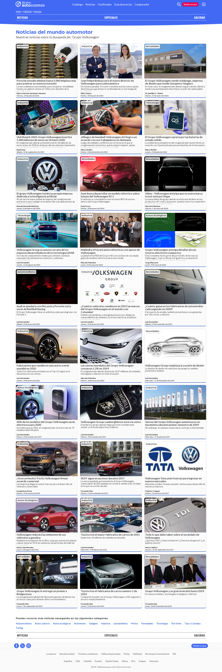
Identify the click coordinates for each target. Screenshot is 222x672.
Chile (78, 661)
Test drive (176, 623)
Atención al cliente (67, 654)
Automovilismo (26, 272)
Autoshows (80, 623)
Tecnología (152, 102)
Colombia (87, 661)
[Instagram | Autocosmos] (28, 645)
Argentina (68, 661)
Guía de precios (123, 4)
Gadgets (93, 623)
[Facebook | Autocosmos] (16, 645)
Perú (133, 661)
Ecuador (98, 661)
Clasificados (105, 4)
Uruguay (142, 661)
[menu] (203, 4)
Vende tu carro (190, 4)
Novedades (152, 46)
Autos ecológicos (156, 215)
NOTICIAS (22, 17)
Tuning (19, 627)
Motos (134, 623)
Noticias (90, 4)
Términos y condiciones (88, 654)
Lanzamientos (120, 623)
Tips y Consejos (192, 623)
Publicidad (137, 654)
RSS (174, 654)
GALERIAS (199, 17)
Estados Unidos (112, 661)
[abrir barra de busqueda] (179, 4)
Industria (22, 46)
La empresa (51, 654)
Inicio (18, 11)
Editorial (27, 11)
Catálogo (77, 4)
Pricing (126, 654)
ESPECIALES (111, 17)
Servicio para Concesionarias (157, 654)
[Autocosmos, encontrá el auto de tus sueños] (30, 4)
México (125, 661)
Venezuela (153, 661)
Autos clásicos (42, 623)
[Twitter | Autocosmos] (22, 645)
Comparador (142, 4)
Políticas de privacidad (110, 654)
